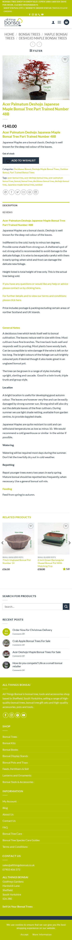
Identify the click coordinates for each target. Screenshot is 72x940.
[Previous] (3, 549)
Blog (5, 807)
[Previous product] (39, 44)
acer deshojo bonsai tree (36, 177)
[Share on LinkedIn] (36, 192)
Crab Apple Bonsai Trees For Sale (31, 640)
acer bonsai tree (15, 177)
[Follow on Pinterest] (17, 715)
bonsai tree (26, 181)
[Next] (69, 549)
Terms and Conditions (15, 846)
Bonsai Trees (29, 34)
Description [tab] (10, 205)
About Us (8, 814)
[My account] (53, 22)
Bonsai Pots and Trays (15, 762)
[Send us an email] (36, 15)
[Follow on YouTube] (42, 15)
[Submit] (66, 606)
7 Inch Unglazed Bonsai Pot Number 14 (17, 561)
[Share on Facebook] (11, 192)
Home (9, 34)
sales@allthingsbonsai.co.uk (18, 865)
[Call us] (39, 15)
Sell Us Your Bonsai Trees (17, 906)
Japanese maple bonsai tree (21, 184)
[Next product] (32, 44)
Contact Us (9, 820)
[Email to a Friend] (23, 192)
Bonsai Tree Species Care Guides (21, 840)
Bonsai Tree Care (12, 833)
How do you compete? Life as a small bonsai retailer (37, 664)
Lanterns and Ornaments (17, 775)
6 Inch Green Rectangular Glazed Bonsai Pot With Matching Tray (51, 563)
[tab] (36, 212)
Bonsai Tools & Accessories (18, 781)
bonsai (17, 181)
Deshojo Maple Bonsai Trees (43, 38)
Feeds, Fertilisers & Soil (16, 768)
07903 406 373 (11, 869)
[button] (59, 22)
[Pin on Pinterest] (29, 192)
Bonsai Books (10, 749)
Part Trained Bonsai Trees (22, 172)
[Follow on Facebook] (30, 15)
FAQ (5, 827)
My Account (10, 801)
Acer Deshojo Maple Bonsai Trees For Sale (37, 652)
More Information (42, 934)
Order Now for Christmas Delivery (32, 629)
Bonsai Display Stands (15, 755)
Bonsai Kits (9, 743)
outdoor (39, 184)
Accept (24, 934)
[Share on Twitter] (17, 192)
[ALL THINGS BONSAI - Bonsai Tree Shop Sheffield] (17, 22)
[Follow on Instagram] (33, 15)
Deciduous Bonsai (22, 169)
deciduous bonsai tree (43, 181)
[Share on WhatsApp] (5, 192)
